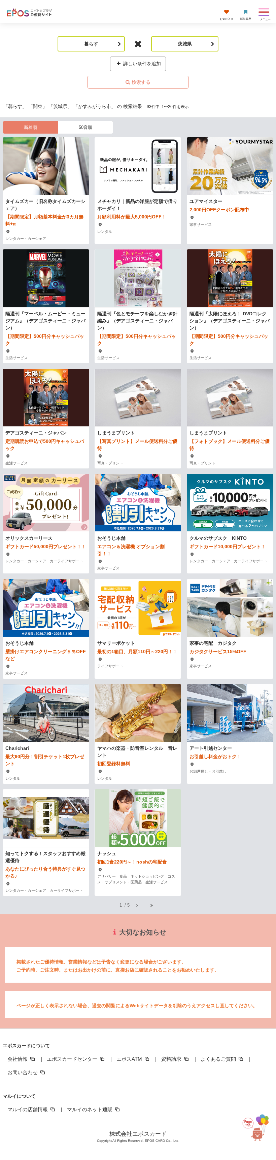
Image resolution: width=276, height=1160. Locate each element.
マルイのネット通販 (90, 1109)
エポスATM (129, 1059)
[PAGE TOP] (257, 1126)
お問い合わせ (23, 1072)
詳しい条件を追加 (141, 63)
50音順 (85, 127)
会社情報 (18, 1059)
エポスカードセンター (73, 1059)
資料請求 (172, 1059)
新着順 (30, 127)
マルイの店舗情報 (28, 1109)
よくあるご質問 (219, 1059)
